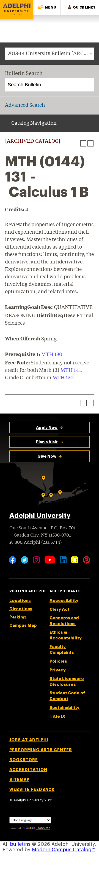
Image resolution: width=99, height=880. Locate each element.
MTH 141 (71, 370)
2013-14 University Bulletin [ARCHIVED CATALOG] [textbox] (51, 53)
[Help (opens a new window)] (90, 143)
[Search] (87, 85)
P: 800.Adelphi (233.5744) (35, 542)
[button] (47, 7)
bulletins (20, 844)
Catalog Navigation (34, 123)
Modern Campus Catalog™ (63, 849)
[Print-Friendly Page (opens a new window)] (83, 143)
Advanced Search (25, 105)
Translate (43, 828)
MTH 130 (51, 354)
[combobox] (49, 53)
